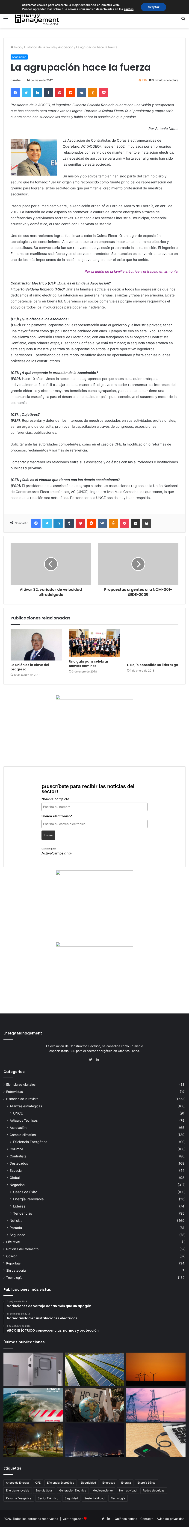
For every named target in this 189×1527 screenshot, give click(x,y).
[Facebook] (15, 92)
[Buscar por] (183, 20)
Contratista (18, 1156)
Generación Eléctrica (72, 1490)
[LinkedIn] (37, 92)
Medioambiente (103, 1490)
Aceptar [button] (153, 7)
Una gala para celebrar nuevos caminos (88, 663)
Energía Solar (44, 1490)
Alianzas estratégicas (26, 1106)
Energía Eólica (146, 1482)
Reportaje (13, 1263)
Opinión (11, 1256)
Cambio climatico (23, 1135)
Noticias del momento (22, 1249)
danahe (16, 80)
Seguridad (17, 1235)
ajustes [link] (128, 9)
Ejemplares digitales (20, 1084)
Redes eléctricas (153, 1490)
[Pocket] (103, 92)
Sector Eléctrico (48, 1498)
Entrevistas (14, 1092)
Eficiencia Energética (30, 1142)
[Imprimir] (146, 523)
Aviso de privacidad (170, 1519)
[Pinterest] (59, 92)
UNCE (18, 1113)
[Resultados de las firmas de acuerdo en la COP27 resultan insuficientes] (94, 1405)
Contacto (147, 1519)
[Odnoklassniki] (92, 92)
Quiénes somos (126, 1519)
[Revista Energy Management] (37, 18)
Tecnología (14, 1277)
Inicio (17, 47)
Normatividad (127, 1490)
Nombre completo (55, 799)
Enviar (48, 835)
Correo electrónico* (56, 816)
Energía (126, 1482)
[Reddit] (70, 92)
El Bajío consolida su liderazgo (152, 665)
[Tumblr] (48, 92)
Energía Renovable (28, 1199)
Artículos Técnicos (24, 1120)
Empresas (108, 1482)
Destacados (19, 1163)
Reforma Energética (18, 1498)
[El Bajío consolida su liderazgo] (152, 644)
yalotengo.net (73, 1519)
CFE (38, 1482)
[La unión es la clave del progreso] (36, 644)
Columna (16, 1149)
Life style (13, 1242)
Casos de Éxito (25, 1192)
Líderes (19, 1206)
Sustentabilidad (94, 1498)
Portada (16, 1228)
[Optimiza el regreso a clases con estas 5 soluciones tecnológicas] (156, 1440)
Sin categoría (16, 1270)
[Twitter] (26, 92)
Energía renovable (17, 1490)
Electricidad (88, 1482)
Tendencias (22, 1213)
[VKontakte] (81, 92)
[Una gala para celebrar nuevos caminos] (94, 643)
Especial (16, 1170)
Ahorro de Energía (17, 1482)
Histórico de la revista (40, 47)
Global (15, 1178)
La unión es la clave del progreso (30, 667)
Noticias (16, 1220)
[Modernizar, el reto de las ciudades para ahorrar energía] (33, 1440)
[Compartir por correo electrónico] (135, 523)
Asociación (66, 47)
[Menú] (5, 20)
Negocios (17, 1185)
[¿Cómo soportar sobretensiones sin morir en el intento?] (94, 1440)
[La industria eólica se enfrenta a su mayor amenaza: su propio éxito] (156, 1369)
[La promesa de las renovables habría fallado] (94, 1369)
